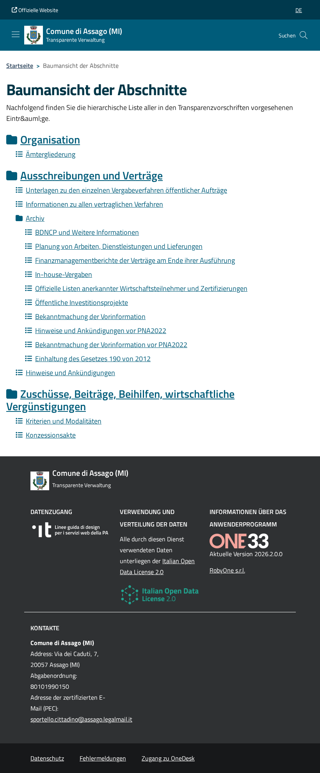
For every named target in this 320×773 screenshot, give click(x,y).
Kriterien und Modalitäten (63, 421)
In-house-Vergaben (63, 274)
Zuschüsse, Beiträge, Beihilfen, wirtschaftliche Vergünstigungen (120, 400)
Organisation (50, 139)
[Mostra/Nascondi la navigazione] (15, 34)
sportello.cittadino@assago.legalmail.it (81, 719)
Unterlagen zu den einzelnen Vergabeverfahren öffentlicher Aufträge (126, 190)
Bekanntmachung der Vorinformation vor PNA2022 (111, 344)
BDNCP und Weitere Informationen (87, 232)
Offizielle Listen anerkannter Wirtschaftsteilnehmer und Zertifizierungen (141, 288)
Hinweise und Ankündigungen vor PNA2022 (100, 330)
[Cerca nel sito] (303, 35)
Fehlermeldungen (103, 758)
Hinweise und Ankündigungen (70, 372)
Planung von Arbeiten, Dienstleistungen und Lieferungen (119, 246)
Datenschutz (47, 758)
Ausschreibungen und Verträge (91, 175)
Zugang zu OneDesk (168, 758)
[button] (298, 10)
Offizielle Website (37, 10)
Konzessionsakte (51, 435)
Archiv (35, 218)
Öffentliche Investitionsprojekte (81, 302)
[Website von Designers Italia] (70, 530)
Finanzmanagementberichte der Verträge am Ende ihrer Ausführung (135, 260)
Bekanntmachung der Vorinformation (90, 316)
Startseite (19, 65)
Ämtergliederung (50, 154)
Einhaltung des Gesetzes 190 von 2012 (93, 358)
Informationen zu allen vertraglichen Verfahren (94, 204)
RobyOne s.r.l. (227, 570)
